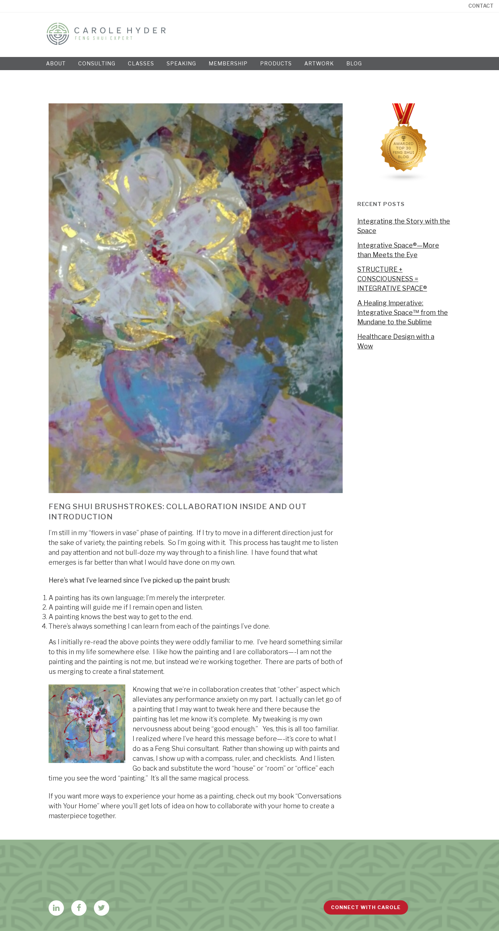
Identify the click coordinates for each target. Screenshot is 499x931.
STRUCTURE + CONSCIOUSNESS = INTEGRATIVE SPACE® (392, 279)
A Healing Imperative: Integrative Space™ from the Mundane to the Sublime (402, 312)
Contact (481, 6)
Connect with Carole (366, 907)
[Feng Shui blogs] (404, 180)
